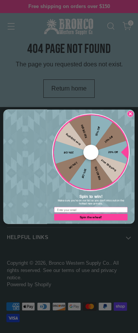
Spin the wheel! (91, 217)
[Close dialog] (130, 113)
